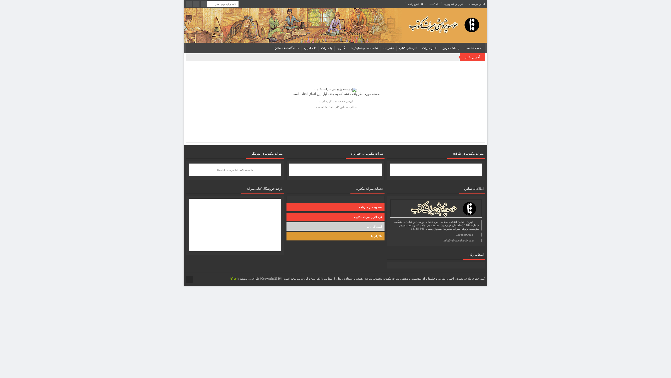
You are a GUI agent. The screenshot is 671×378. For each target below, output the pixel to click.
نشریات (388, 48)
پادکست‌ (434, 4)
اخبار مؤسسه (477, 4)
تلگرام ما (376, 236)
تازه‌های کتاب (407, 48)
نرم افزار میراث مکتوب (368, 216)
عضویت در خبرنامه (370, 207)
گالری (341, 48)
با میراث (326, 48)
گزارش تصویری (453, 4)
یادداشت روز (451, 48)
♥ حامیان (310, 48)
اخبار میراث (429, 48)
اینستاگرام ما (374, 226)
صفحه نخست (473, 48)
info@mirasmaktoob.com (458, 240)
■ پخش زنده (415, 4)
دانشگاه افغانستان (286, 48)
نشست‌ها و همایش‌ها (364, 48)
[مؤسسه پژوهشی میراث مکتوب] (435, 24)
